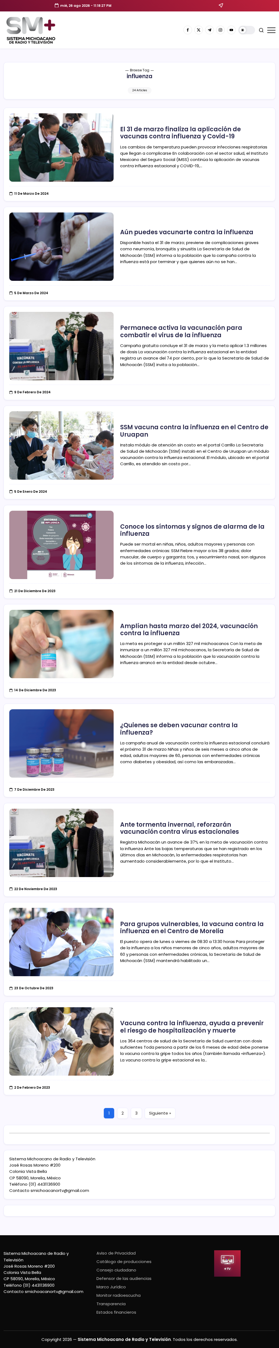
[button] (246, 30)
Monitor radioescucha (118, 1295)
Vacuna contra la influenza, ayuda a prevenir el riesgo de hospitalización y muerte (192, 1026)
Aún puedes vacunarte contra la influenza (186, 232)
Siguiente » (160, 1113)
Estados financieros (116, 1312)
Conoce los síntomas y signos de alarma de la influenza (192, 530)
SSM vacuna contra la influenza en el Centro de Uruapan (194, 431)
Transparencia (111, 1304)
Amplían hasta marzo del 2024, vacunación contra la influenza (189, 629)
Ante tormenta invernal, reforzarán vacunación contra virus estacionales (179, 828)
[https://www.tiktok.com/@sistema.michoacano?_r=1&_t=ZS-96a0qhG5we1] (209, 30)
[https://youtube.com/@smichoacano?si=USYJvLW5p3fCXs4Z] (231, 30)
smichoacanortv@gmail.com (60, 1190)
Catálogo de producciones (123, 1261)
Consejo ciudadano (116, 1270)
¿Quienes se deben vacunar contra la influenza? (179, 729)
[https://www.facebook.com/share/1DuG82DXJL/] (187, 30)
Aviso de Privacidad (116, 1253)
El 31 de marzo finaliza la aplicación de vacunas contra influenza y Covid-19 (180, 133)
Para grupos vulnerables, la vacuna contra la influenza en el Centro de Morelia (192, 927)
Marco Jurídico (111, 1287)
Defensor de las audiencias (123, 1278)
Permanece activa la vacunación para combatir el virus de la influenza (181, 331)
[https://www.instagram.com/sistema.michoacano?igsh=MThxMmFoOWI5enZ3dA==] (220, 30)
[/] (198, 30)
